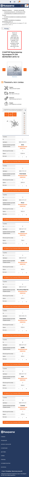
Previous (3, 69)
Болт (22, 377)
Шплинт (22, 232)
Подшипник (22, 319)
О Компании (4, 448)
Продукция (4, 440)
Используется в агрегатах (22, 147)
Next (25, 69)
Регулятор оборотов (22, 290)
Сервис (3, 455)
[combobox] (14, 110)
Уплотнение (22, 174)
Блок (22, 145)
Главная (3, 436)
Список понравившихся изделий (18, 2)
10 (24, 133)
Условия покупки (5, 463)
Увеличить (14, 76)
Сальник (22, 405)
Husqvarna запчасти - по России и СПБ (14, 12)
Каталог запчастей (19, 10)
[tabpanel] (14, 69)
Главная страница (7, 10)
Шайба (23, 261)
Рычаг (22, 203)
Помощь (3, 459)
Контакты (14, 2)
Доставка (10, 2)
